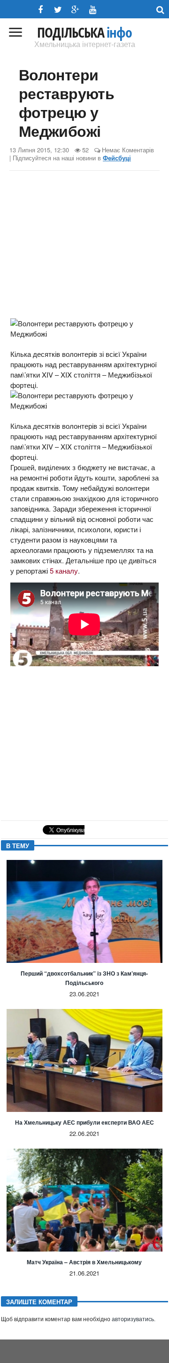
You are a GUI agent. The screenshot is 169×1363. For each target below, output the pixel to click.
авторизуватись (133, 1319)
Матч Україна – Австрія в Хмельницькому (84, 1262)
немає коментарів (128, 149)
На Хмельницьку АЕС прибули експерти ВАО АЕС (84, 1122)
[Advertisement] (84, 246)
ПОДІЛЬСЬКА (84, 32)
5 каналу (64, 570)
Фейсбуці (117, 158)
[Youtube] (92, 9)
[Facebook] (40, 9)
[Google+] (75, 9)
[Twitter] (58, 9)
